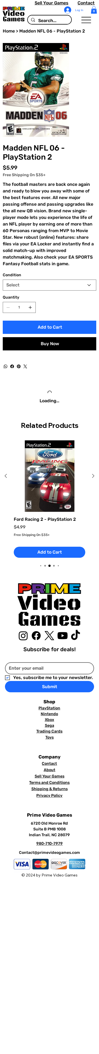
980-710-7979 (49, 854)
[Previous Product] (5, 487)
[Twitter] (25, 366)
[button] (94, 10)
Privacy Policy (49, 806)
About (49, 781)
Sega (49, 736)
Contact (86, 3)
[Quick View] (49, 487)
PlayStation (49, 719)
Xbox (49, 730)
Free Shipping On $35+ (32, 546)
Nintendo (49, 725)
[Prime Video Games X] (49, 646)
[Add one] (30, 307)
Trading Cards (49, 742)
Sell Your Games (51, 3)
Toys (49, 748)
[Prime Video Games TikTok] (75, 646)
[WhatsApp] (5, 366)
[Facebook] (12, 366)
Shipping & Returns (49, 800)
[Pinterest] (18, 366)
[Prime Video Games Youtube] (62, 646)
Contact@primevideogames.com (49, 863)
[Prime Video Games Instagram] (23, 646)
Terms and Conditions (49, 793)
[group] (49, 510)
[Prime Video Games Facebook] (36, 646)
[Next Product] (93, 487)
